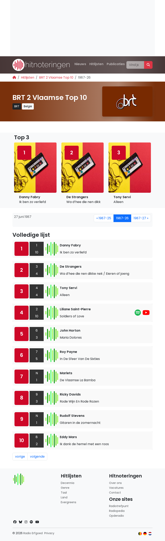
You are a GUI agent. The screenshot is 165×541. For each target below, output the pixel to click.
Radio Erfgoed (33, 533)
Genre (65, 488)
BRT (16, 106)
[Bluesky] (20, 522)
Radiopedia (117, 511)
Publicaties (116, 64)
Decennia (67, 483)
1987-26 (122, 218)
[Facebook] (14, 522)
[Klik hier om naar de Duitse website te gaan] (145, 533)
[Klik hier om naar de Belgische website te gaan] (140, 533)
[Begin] (14, 77)
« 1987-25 (103, 218)
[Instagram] (26, 522)
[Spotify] (138, 314)
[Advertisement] (82, 28)
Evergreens (68, 502)
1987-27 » (141, 218)
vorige (20, 456)
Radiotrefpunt (119, 506)
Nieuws (80, 64)
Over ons (115, 483)
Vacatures (116, 488)
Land (64, 497)
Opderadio (116, 516)
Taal (64, 493)
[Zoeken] (148, 65)
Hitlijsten (96, 64)
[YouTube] (146, 314)
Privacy (49, 533)
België (28, 106)
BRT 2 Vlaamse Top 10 (56, 77)
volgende (37, 456)
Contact (115, 493)
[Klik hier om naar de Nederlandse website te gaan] (150, 533)
